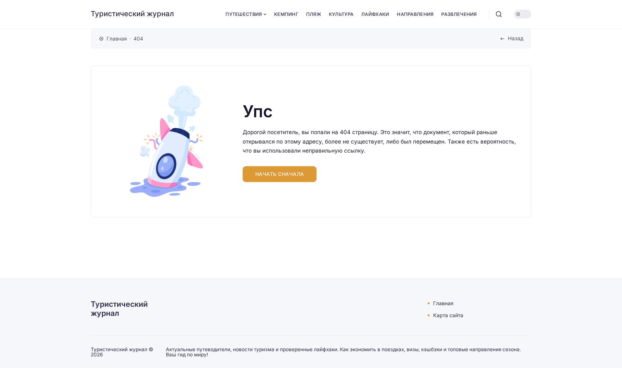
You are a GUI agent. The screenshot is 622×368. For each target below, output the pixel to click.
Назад (515, 38)
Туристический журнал (132, 13)
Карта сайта (448, 315)
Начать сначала (279, 174)
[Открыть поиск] (499, 14)
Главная (443, 303)
